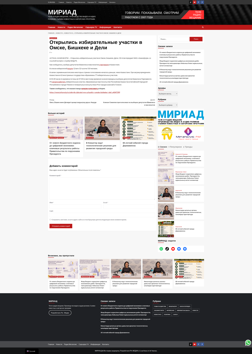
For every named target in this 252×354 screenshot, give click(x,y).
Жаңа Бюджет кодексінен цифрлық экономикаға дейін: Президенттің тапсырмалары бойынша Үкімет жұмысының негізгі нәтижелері (180, 63)
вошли (70, 68)
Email (105, 202)
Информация (103, 2)
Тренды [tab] (188, 147)
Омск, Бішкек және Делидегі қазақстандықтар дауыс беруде (73, 101)
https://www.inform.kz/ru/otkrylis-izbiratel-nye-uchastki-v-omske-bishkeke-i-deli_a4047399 (85, 92)
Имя (52, 202)
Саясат (184, 171)
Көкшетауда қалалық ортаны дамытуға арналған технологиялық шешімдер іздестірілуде (177, 77)
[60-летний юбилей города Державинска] (138, 128)
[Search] (203, 27)
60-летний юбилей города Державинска (173, 82)
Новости (69, 2)
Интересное (170, 310)
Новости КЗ (53, 38)
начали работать (59, 82)
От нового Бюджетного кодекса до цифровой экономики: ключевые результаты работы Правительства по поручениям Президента (65, 148)
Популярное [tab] (175, 147)
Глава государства (160, 306)
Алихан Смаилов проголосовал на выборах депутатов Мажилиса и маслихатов (129, 102)
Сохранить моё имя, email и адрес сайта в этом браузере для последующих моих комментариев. (89, 220)
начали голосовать (89, 88)
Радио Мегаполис (79, 2)
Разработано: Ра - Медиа (60, 313)
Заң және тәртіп (159, 310)
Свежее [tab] (163, 147)
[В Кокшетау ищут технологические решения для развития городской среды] (102, 128)
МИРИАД (62, 12)
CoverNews (143, 351)
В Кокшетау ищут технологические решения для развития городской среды (101, 146)
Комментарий (55, 175)
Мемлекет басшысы (183, 310)
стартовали (104, 65)
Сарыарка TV (92, 2)
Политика (60, 137)
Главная (61, 2)
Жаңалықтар (179, 171)
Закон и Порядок (185, 306)
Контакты (112, 2)
